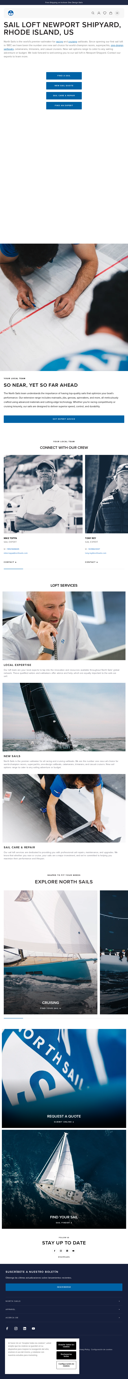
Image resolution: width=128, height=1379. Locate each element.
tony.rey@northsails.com (95, 553)
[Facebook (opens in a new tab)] (54, 1250)
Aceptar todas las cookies (66, 1345)
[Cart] (111, 13)
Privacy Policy (84, 1349)
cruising (72, 41)
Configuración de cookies (66, 1365)
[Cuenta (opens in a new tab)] (99, 13)
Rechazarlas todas (66, 1355)
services (20, 852)
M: (11, 549)
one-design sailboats (51, 764)
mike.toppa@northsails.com (16, 553)
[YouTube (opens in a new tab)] (73, 1250)
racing (59, 41)
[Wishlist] (105, 13)
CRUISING (50, 1003)
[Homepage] (11, 13)
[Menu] (117, 13)
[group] (50, 952)
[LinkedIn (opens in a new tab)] (67, 1250)
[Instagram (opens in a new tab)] (60, 1250)
